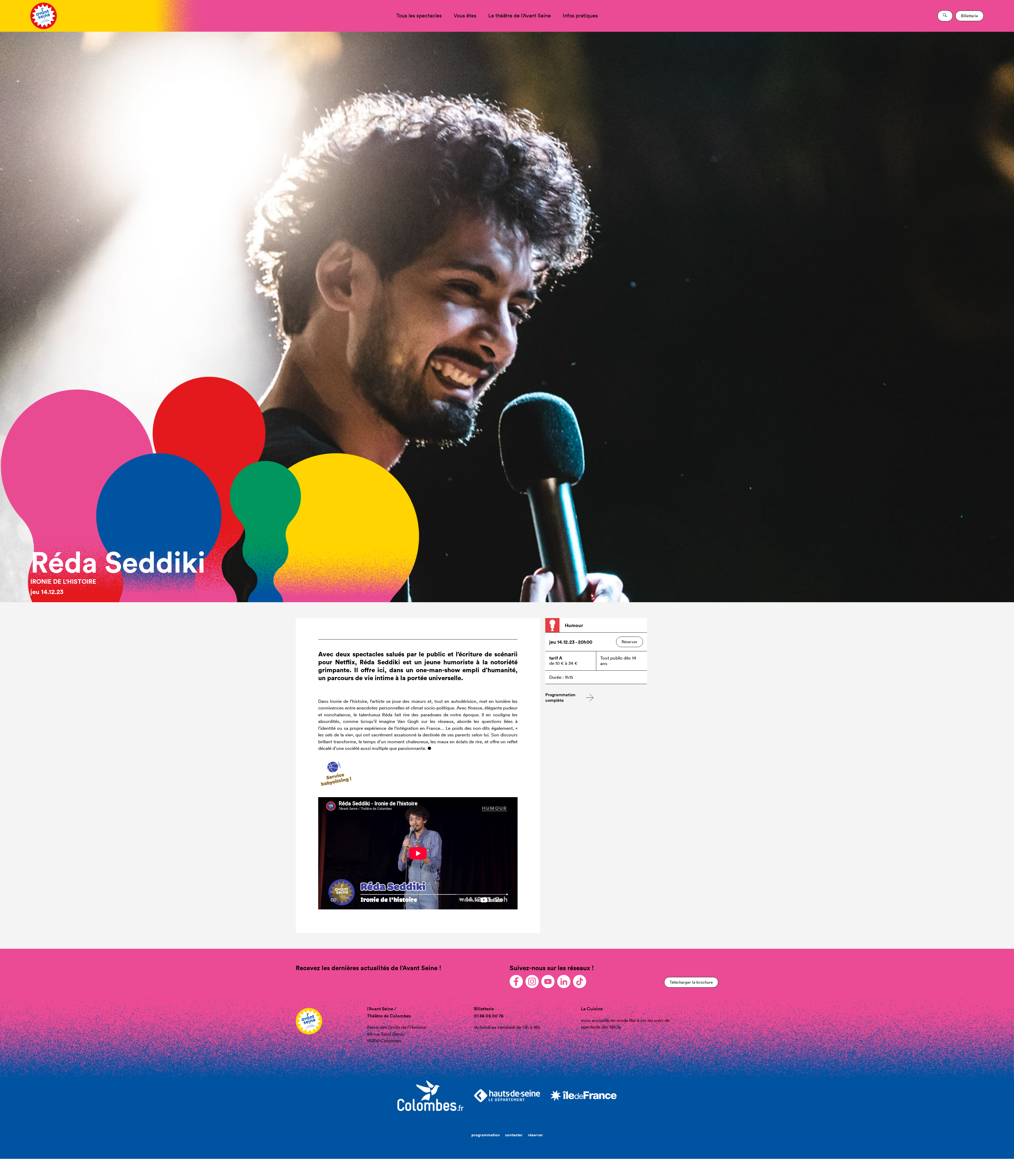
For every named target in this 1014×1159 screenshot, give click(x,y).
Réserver (629, 641)
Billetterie (969, 15)
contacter (514, 1135)
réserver (535, 1135)
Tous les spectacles (419, 15)
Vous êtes (465, 15)
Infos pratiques (580, 15)
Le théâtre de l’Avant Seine (519, 15)
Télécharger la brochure (691, 982)
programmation (485, 1135)
